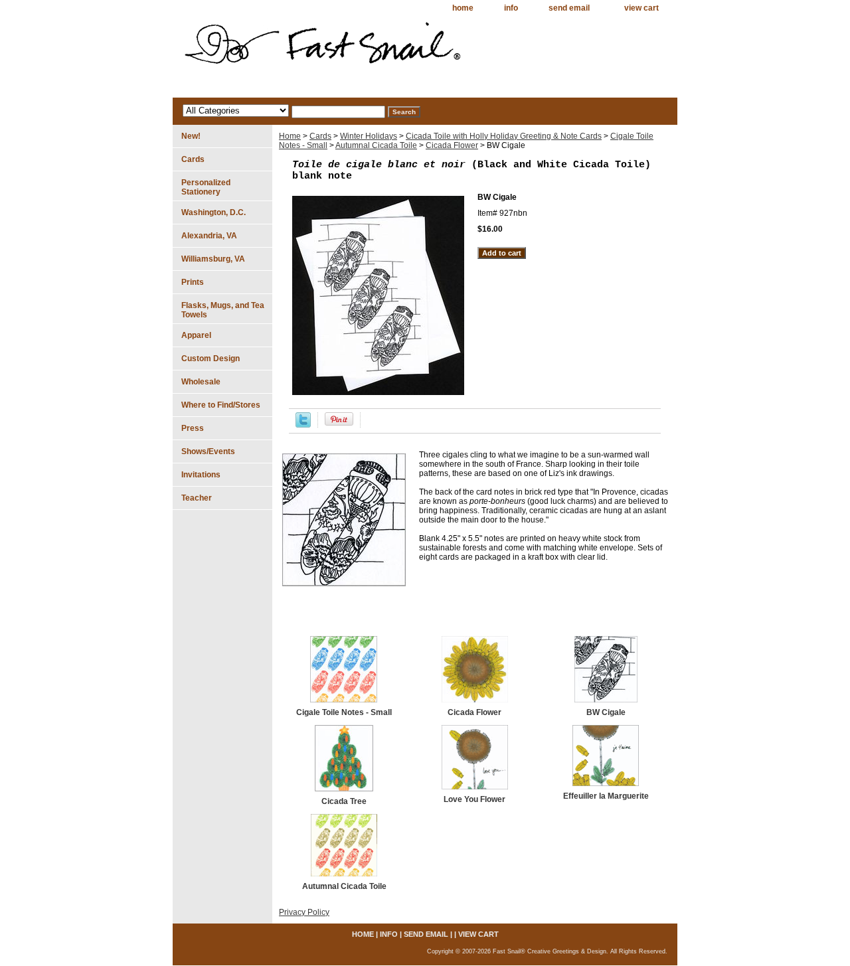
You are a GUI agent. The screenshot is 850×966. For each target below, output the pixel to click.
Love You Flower (474, 799)
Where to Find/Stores (220, 405)
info (511, 8)
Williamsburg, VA (213, 259)
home (462, 8)
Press (192, 428)
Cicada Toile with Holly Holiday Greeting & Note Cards (504, 136)
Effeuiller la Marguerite (606, 796)
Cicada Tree (344, 801)
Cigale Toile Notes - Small (344, 712)
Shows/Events (208, 451)
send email (569, 8)
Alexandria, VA (209, 235)
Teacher (196, 498)
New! (191, 136)
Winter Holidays (368, 136)
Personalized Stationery (205, 187)
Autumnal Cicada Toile (376, 145)
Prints (192, 282)
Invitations (200, 474)
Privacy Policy (304, 912)
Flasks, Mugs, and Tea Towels (222, 310)
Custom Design (210, 358)
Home (290, 136)
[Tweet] (303, 425)
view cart (641, 8)
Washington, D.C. (213, 212)
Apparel (196, 335)
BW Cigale (606, 712)
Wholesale (200, 381)
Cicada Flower (452, 145)
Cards (320, 136)
